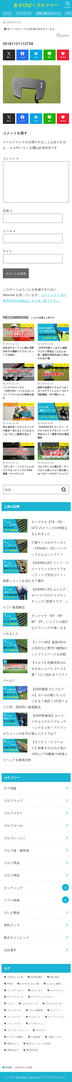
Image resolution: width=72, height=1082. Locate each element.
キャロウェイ (57, 990)
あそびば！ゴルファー (36, 5)
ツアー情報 (12, 900)
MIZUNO (54, 976)
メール (9, 230)
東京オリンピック (16, 937)
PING (10, 983)
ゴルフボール (14, 1010)
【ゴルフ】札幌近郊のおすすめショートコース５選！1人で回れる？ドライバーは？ (35, 671)
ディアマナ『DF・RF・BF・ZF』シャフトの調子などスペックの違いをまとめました (35, 624)
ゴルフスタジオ (54, 1003)
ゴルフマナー (13, 813)
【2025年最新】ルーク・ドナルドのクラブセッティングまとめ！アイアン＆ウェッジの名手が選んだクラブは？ (35, 724)
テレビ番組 (12, 912)
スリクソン (56, 1010)
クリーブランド (15, 996)
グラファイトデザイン (43, 996)
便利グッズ (12, 925)
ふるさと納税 (53, 983)
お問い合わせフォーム (48, 13)
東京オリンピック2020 (38, 1043)
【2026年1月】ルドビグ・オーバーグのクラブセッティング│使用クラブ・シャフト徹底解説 (36, 598)
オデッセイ (37, 990)
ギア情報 (10, 788)
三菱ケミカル (55, 1036)
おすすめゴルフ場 (29, 983)
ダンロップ (35, 1016)
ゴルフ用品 (12, 862)
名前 (7, 210)
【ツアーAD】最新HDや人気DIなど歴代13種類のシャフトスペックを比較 (49, 648)
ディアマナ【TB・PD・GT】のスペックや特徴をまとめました (49, 527)
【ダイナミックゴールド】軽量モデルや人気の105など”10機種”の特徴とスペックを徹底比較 (35, 750)
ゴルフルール (13, 825)
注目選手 (10, 950)
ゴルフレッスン (15, 838)
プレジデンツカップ (17, 1030)
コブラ (10, 1003)
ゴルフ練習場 (36, 1010)
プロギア (40, 1030)
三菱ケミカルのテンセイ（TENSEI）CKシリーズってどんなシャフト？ (49, 548)
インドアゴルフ (15, 990)
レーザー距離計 (15, 1036)
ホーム (7, 13)
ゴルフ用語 (12, 875)
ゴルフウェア (13, 800)
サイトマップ (24, 13)
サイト (7, 251)
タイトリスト (14, 1016)
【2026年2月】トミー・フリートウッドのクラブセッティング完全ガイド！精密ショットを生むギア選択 (36, 571)
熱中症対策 (32, 1049)
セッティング (13, 887)
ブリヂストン (36, 1023)
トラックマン (14, 1023)
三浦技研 (35, 1036)
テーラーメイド (56, 1016)
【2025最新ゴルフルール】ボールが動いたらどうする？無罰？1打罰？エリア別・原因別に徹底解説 (35, 698)
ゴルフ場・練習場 (16, 850)
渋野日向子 (13, 1049)
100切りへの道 (15, 976)
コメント (10, 158)
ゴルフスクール (30, 1003)
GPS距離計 (36, 976)
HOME (8, 1067)
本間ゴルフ (13, 1043)
